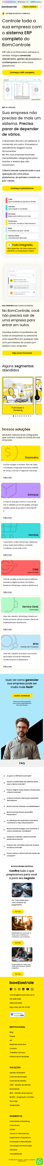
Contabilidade (16, 1154)
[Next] (36, 90)
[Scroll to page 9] (30, 416)
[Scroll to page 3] (20, 97)
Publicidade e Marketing (20, 1121)
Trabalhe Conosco (17, 1052)
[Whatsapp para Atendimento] (39, 1161)
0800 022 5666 (16, 1003)
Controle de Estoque (18, 1077)
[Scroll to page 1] (15, 97)
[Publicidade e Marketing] (18, 395)
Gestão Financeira (17, 1073)
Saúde (12, 1129)
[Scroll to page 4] (22, 97)
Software (13, 1150)
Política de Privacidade (19, 1056)
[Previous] (7, 90)
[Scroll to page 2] (18, 97)
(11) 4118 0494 (15, 999)
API (11, 1040)
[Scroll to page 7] (28, 97)
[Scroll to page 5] (24, 97)
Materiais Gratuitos (18, 1044)
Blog (11, 1032)
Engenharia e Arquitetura (20, 1137)
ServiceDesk (14, 1089)
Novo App (14, 1101)
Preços (12, 1036)
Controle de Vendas (18, 1081)
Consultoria (15, 1125)
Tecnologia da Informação (21, 1146)
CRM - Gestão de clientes (20, 1085)
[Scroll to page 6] (26, 97)
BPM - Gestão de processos (21, 1093)
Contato (13, 1048)
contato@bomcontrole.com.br (22, 995)
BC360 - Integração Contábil (22, 1097)
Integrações (15, 1105)
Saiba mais (7, 477)
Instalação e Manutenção (20, 1142)
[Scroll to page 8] (28, 416)
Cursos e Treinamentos (19, 1133)
